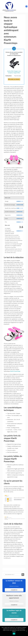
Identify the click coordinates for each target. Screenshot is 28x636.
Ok (14, 633)
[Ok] (26, 631)
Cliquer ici (14, 590)
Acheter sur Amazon (14, 79)
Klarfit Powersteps (15, 371)
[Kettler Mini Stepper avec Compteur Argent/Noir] (14, 68)
